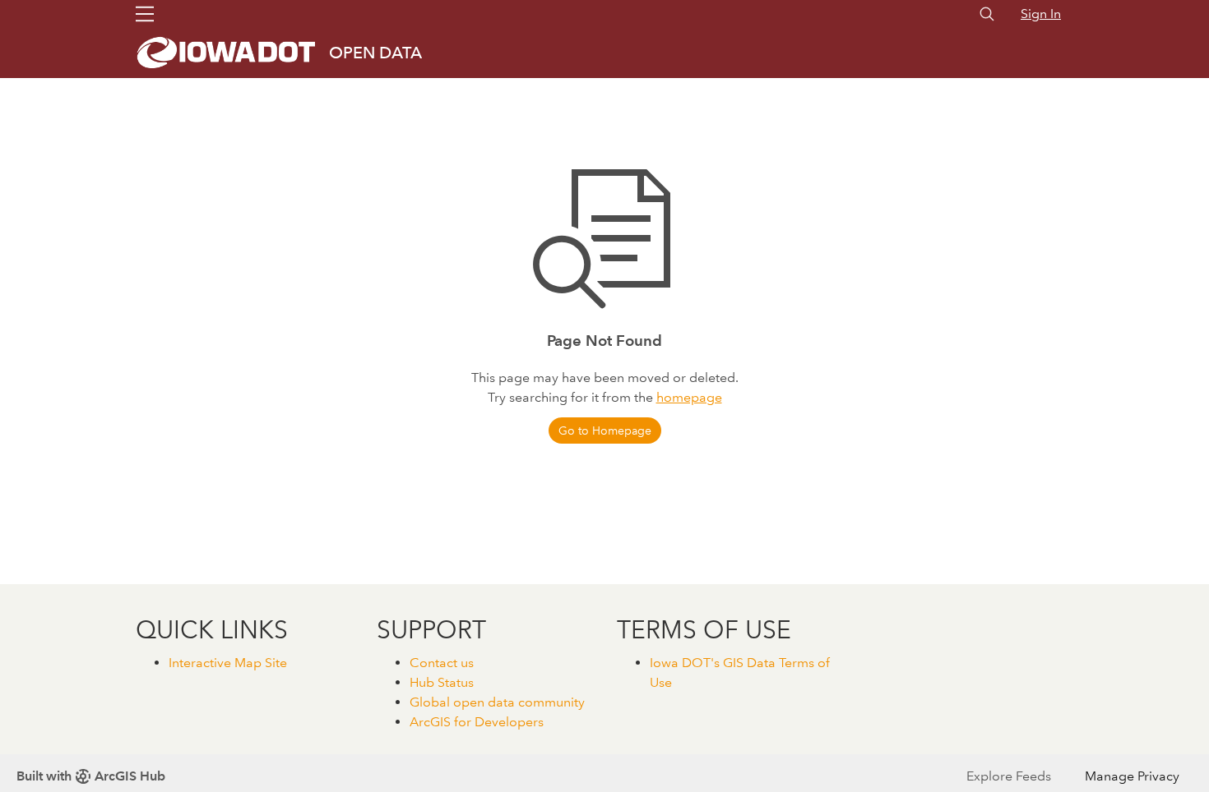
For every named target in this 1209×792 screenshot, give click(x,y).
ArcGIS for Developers (477, 722)
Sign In (1041, 13)
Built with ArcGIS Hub (90, 776)
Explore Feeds (1008, 776)
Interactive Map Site (228, 662)
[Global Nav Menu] (145, 14)
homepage (689, 397)
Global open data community (497, 702)
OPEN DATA (375, 52)
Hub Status (442, 682)
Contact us (442, 662)
